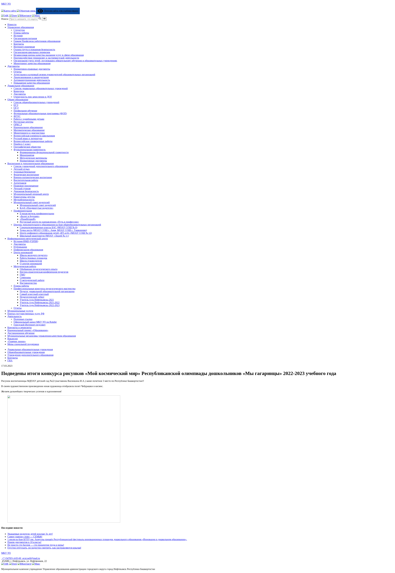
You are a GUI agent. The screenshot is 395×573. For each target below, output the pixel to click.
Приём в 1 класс (22, 144)
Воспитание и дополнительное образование (30, 163)
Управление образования (20, 27)
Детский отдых (22, 169)
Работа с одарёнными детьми (29, 119)
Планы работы (21, 33)
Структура (19, 30)
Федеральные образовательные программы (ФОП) (40, 113)
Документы (13, 66)
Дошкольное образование (20, 85)
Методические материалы (33, 158)
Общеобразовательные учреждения (26, 352)
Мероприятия (27, 155)
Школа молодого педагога (33, 255)
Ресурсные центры (23, 121)
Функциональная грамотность (30, 149)
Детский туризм (22, 188)
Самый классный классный (34, 294)
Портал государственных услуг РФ (25, 313)
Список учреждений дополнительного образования (41, 166)
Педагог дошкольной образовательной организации (47, 291)
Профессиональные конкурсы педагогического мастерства (44, 288)
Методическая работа (25, 266)
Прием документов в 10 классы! (24, 542)
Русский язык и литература (28, 138)
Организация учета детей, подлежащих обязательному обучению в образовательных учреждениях (65, 60)
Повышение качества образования (32, 83)
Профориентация (23, 210)
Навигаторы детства (24, 197)
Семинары (25, 277)
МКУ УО (6, 3)
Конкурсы (19, 91)
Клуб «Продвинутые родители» (36, 208)
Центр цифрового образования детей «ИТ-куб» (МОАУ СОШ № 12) (56, 233)
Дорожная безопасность (26, 191)
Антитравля (20, 183)
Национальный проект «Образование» (27, 330)
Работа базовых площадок (33, 258)
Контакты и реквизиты (19, 327)
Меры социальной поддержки (23, 344)
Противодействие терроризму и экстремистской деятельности (46, 58)
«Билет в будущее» (30, 216)
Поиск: (5, 19)
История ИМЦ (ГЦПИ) (26, 241)
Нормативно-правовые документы (32, 69)
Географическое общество (27, 146)
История (18, 35)
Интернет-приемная (24, 46)
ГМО (22, 274)
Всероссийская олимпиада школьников (34, 135)
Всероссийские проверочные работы (33, 141)
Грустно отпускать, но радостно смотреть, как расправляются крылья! (44, 547)
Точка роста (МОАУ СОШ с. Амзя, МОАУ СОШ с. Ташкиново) (53, 230)
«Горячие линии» (16, 341)
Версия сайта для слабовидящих (60, 10)
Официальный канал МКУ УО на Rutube (35, 322)
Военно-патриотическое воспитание (33, 177)
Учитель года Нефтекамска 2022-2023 (40, 305)
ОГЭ (16, 108)
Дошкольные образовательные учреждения (30, 349)
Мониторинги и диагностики (29, 133)
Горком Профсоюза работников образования (37, 41)
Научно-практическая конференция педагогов (44, 272)
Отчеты (18, 71)
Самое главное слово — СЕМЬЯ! (24, 536)
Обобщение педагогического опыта (38, 269)
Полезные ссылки (23, 319)
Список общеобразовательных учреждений (36, 102)
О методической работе (32, 280)
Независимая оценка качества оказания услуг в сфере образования (49, 55)
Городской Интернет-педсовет (30, 324)
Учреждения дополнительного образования (30, 355)
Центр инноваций (23, 252)
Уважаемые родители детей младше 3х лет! (30, 534)
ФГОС (17, 116)
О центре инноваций (31, 263)
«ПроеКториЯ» (28, 219)
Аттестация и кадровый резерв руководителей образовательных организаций (54, 74)
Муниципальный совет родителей (38, 205)
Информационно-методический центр (27, 238)
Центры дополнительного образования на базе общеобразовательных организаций (57, 224)
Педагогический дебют (32, 297)
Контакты (19, 44)
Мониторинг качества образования (32, 63)
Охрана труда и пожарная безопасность (34, 49)
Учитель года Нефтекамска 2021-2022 (40, 302)
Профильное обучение (25, 110)
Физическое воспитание (26, 174)
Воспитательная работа (26, 180)
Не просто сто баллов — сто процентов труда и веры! (35, 545)
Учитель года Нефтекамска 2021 (37, 299)
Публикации (20, 247)
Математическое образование (29, 130)
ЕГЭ (16, 105)
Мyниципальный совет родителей (32, 202)
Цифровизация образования (28, 249)
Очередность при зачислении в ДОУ (33, 96)
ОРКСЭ (18, 124)
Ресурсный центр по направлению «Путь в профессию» (49, 222)
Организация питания (25, 38)
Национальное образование (28, 127)
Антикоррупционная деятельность (32, 80)
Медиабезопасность (24, 199)
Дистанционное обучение (21, 333)
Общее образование (17, 99)
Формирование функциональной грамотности (44, 152)
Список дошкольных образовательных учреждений (41, 88)
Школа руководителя (31, 260)
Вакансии (12, 338)
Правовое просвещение (26, 185)
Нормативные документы (33, 160)
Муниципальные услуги (20, 311)
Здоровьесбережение (24, 172)
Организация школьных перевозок (32, 52)
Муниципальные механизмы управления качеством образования (41, 336)
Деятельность (14, 316)
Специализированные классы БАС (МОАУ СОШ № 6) (48, 227)
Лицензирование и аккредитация (31, 77)
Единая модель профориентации (37, 213)
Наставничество (28, 283)
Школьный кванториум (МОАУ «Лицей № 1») (44, 235)
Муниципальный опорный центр (31, 194)
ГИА (9, 360)
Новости (12, 24)
